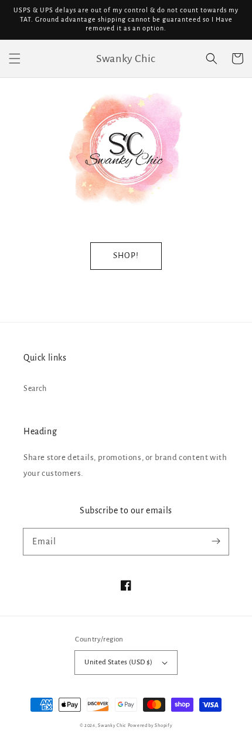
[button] (15, 58)
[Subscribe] (216, 541)
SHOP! (126, 255)
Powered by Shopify (150, 725)
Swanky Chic (112, 725)
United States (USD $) (118, 662)
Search (35, 389)
